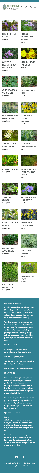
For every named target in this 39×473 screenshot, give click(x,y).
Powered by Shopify (22, 466)
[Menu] (35, 7)
